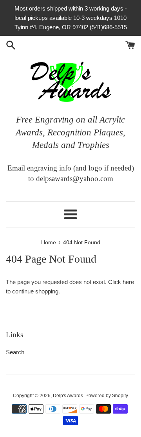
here (128, 282)
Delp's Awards (68, 395)
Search (15, 352)
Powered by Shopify (106, 395)
